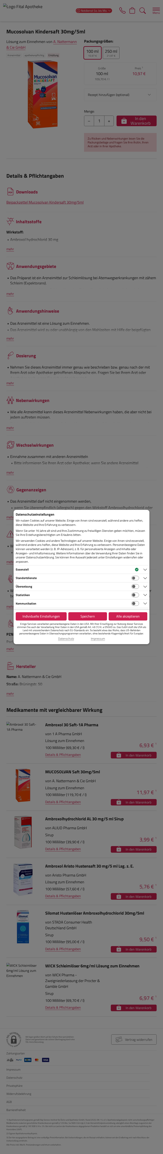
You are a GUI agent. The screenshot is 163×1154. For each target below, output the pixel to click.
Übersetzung (24, 586)
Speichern (87, 616)
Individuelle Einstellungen (41, 616)
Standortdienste (26, 578)
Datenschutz (66, 639)
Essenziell (22, 569)
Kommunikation (26, 603)
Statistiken (23, 595)
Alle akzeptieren (128, 616)
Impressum (98, 639)
